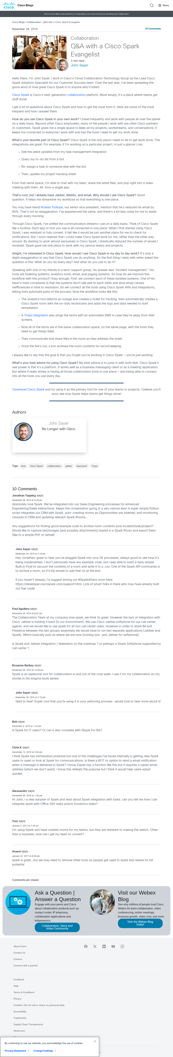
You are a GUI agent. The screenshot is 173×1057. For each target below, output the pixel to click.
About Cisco (20, 946)
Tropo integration (36, 315)
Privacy (17, 998)
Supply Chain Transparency (28, 1024)
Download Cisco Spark (28, 389)
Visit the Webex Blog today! (140, 923)
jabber (68, 466)
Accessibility (20, 1011)
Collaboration (34, 22)
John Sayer (79, 65)
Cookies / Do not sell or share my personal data (39, 1005)
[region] (49, 1047)
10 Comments (153, 29)
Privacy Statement (15, 1050)
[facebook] (86, 946)
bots (23, 466)
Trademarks (20, 1018)
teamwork (82, 466)
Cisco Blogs (25, 5)
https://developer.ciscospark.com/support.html (48, 584)
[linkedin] (104, 946)
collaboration (76, 95)
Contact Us (19, 952)
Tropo (94, 466)
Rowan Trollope (52, 207)
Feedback (19, 979)
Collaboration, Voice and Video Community (57, 927)
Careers (18, 959)
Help (16, 986)
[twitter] (95, 946)
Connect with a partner (26, 965)
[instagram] (122, 946)
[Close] (95, 1041)
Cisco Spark (20, 95)
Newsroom (19, 1030)
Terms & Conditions (24, 992)
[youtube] (113, 946)
